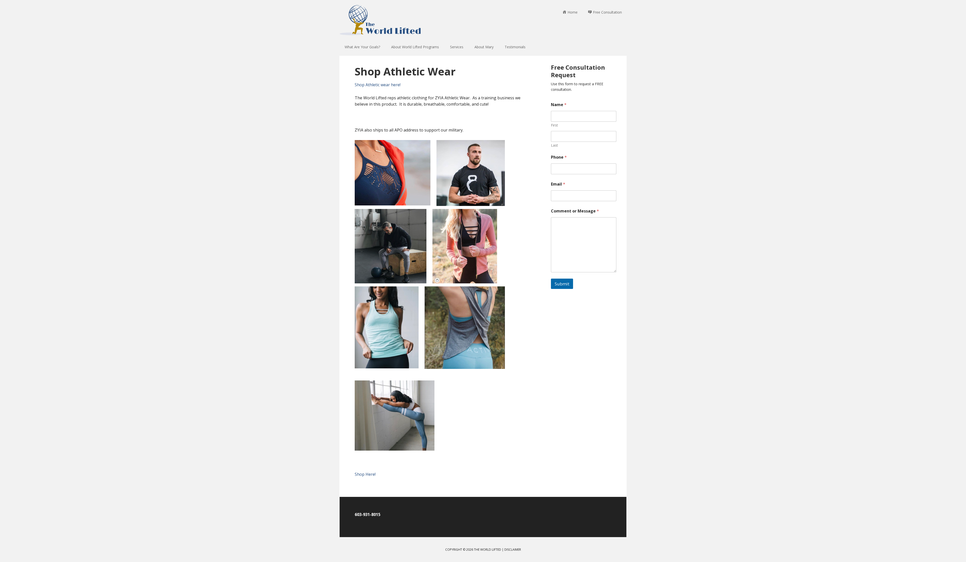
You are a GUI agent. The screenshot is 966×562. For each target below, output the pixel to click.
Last (554, 145)
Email (558, 184)
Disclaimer (512, 549)
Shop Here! (365, 474)
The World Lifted (381, 22)
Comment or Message (575, 211)
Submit (562, 284)
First (554, 125)
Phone (559, 157)
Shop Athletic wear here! (377, 85)
